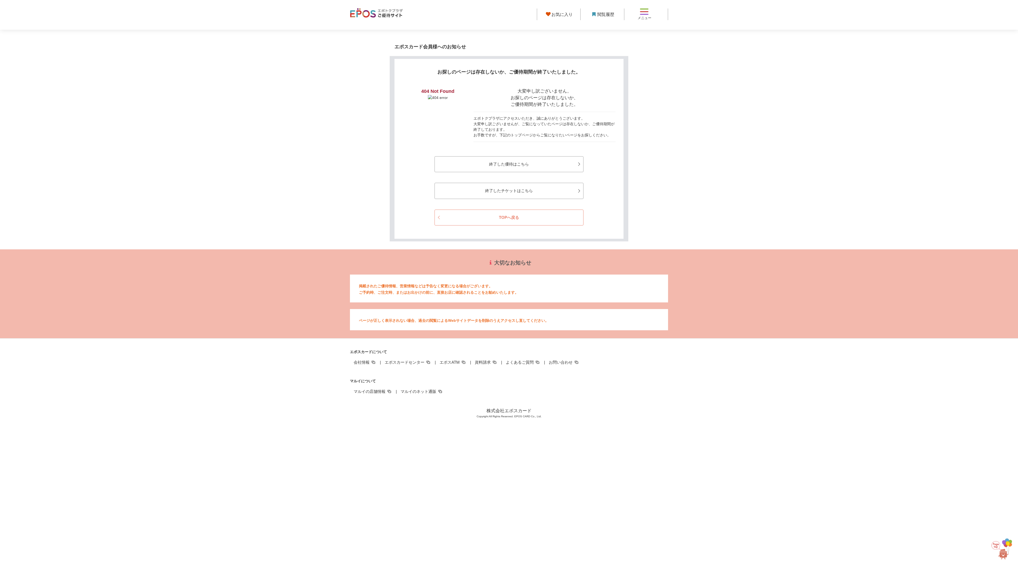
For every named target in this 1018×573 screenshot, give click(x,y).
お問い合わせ (561, 362)
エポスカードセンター (405, 362)
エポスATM (450, 362)
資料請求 (483, 362)
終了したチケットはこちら (509, 190)
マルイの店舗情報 (370, 391)
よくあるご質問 (520, 362)
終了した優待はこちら (509, 164)
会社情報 (362, 362)
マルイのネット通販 (419, 391)
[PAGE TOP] (1002, 545)
